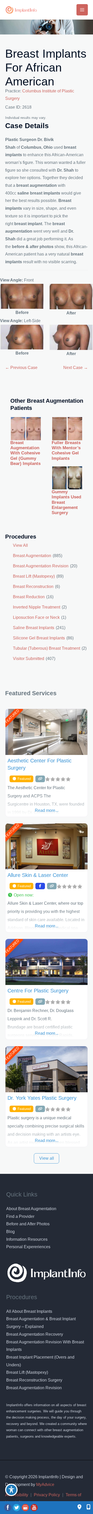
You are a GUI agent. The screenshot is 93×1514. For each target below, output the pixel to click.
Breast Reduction (29, 597)
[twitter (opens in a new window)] (17, 1507)
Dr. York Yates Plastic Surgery (41, 1098)
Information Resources (27, 1239)
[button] (46, 895)
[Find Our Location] (79, 1507)
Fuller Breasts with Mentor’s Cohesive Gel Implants (66, 450)
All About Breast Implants (29, 1311)
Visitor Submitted (28, 658)
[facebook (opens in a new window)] (8, 1507)
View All (20, 545)
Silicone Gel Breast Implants (39, 638)
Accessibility (16, 1495)
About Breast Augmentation (31, 1209)
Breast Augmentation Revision (40, 566)
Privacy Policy (47, 1495)
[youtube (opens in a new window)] (34, 1507)
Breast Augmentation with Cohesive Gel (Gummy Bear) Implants (25, 453)
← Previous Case (21, 367)
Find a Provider (20, 1216)
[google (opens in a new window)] (25, 1507)
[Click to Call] (86, 1507)
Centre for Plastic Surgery (37, 990)
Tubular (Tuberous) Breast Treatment (46, 648)
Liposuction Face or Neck (36, 617)
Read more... (46, 810)
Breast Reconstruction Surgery (34, 1380)
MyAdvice (44, 1484)
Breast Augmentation (32, 555)
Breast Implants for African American (46, 67)
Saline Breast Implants (33, 628)
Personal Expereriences (28, 1247)
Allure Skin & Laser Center (37, 875)
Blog (10, 1231)
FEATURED (12, 716)
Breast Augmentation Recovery (34, 1334)
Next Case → (75, 367)
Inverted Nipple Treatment (36, 607)
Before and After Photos (28, 1224)
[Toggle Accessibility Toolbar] (11, 1490)
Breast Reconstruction (33, 586)
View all (46, 1158)
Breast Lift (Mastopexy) (34, 576)
